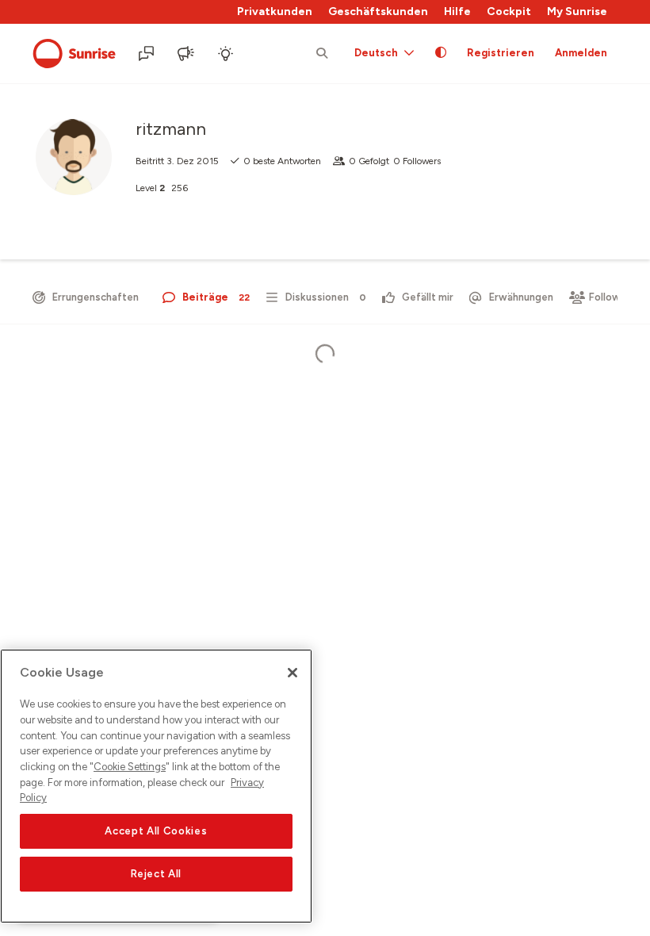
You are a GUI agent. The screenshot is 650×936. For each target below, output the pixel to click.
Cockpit (509, 11)
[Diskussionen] (147, 54)
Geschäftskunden (378, 11)
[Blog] (187, 54)
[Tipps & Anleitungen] (227, 54)
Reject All (156, 874)
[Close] (292, 672)
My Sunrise (577, 11)
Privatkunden (274, 11)
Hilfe (457, 11)
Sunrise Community (74, 54)
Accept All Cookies (156, 831)
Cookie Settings (130, 767)
